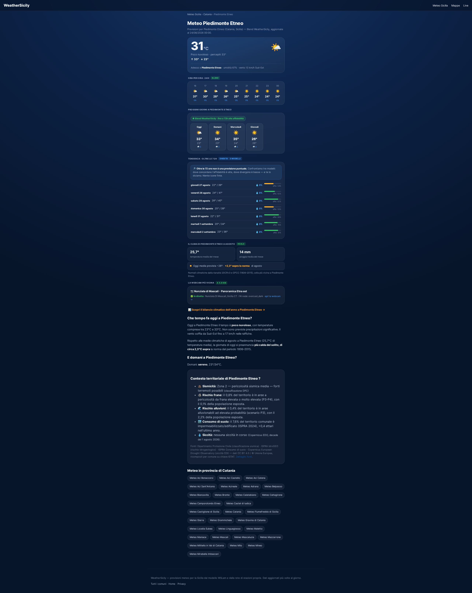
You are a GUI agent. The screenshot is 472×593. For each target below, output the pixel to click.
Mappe (455, 5)
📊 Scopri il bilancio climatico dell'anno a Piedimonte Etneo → (226, 309)
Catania (207, 14)
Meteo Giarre (197, 520)
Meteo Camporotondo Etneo (205, 503)
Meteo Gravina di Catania (252, 520)
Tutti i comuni (158, 583)
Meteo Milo (236, 545)
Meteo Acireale (229, 486)
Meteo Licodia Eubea (201, 528)
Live (465, 5)
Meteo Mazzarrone (270, 537)
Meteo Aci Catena (255, 478)
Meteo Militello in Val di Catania (207, 545)
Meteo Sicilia (440, 5)
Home (172, 583)
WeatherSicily (17, 5)
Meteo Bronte (222, 495)
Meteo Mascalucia (244, 537)
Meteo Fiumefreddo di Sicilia (262, 511)
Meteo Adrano (250, 486)
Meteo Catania (233, 511)
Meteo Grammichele (221, 520)
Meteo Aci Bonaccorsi (201, 478)
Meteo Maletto (254, 528)
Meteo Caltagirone (272, 495)
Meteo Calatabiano (246, 495)
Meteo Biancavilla (199, 495)
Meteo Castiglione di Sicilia (204, 511)
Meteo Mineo (255, 545)
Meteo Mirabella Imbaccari (204, 554)
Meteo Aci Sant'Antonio (202, 486)
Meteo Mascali (220, 537)
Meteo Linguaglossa (229, 528)
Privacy (182, 583)
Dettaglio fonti (244, 456)
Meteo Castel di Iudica (238, 503)
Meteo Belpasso (273, 486)
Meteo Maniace (198, 537)
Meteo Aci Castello (229, 478)
